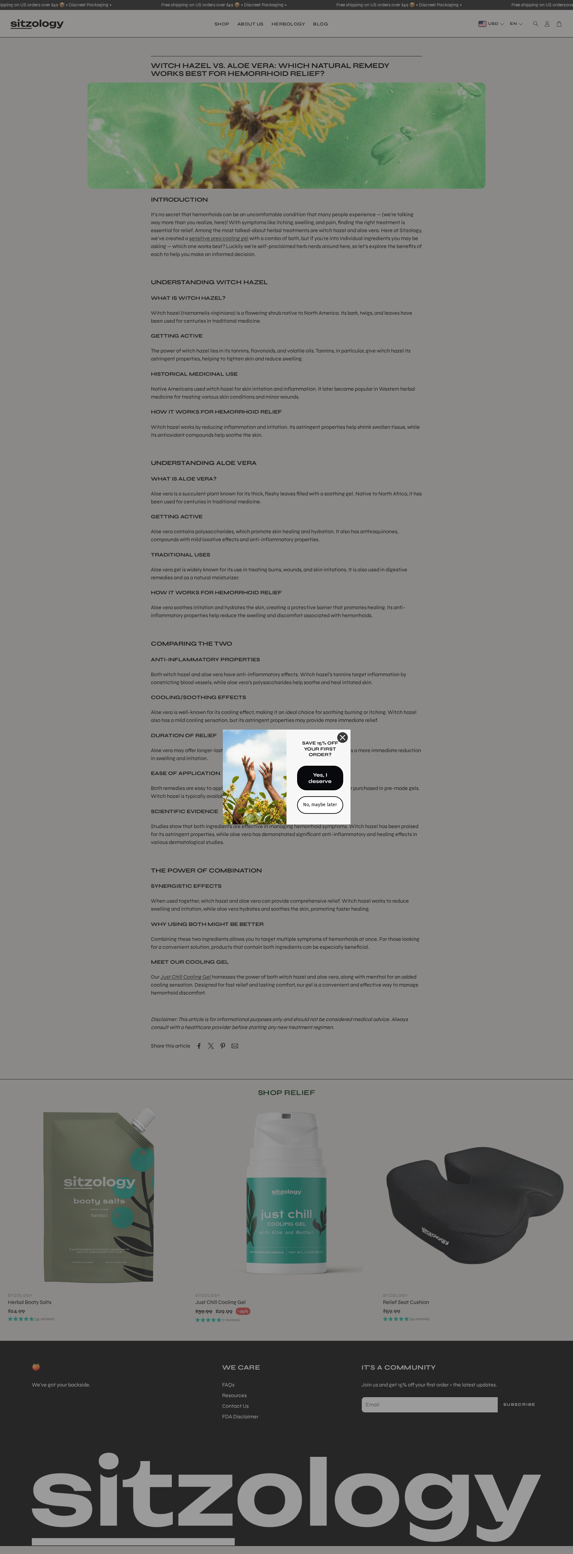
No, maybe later (320, 805)
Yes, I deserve (320, 778)
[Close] (342, 737)
